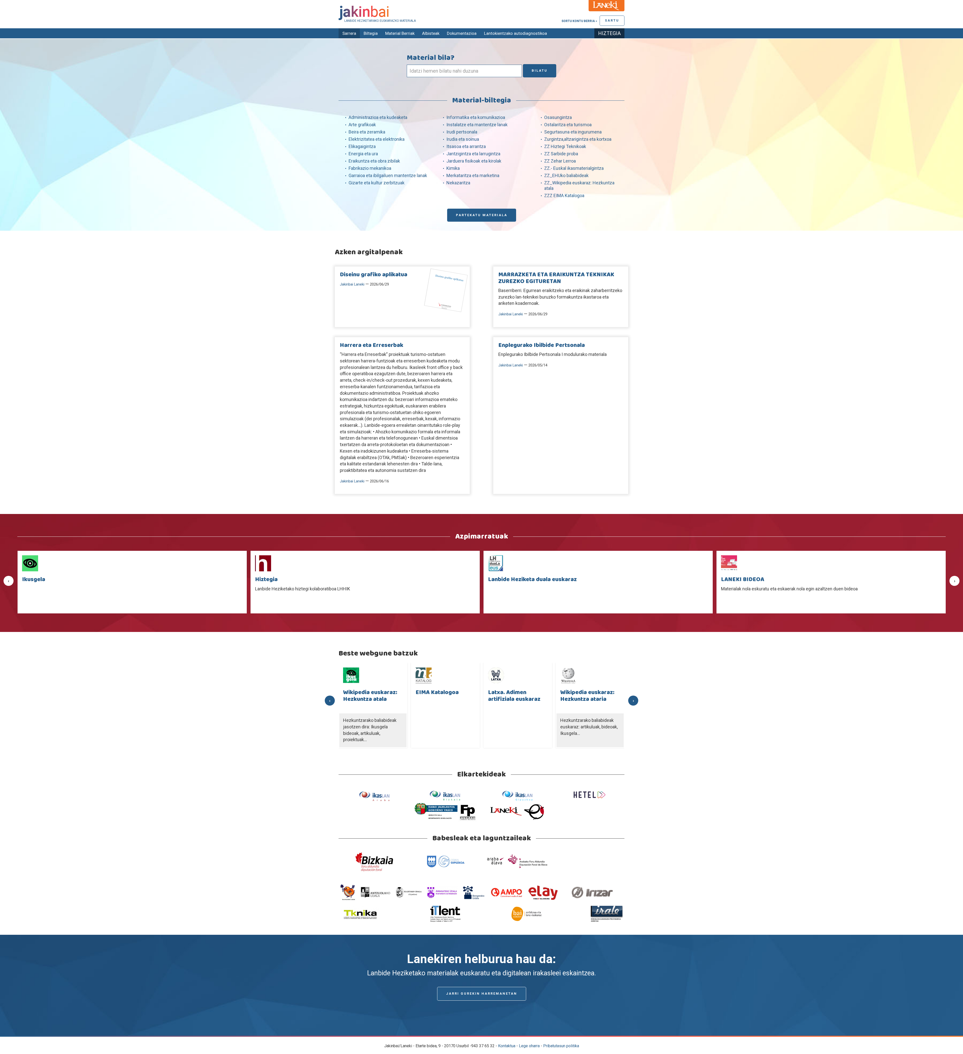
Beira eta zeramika (367, 132)
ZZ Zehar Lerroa (560, 161)
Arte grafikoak (362, 124)
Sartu (612, 20)
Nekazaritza (458, 182)
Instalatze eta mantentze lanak (477, 124)
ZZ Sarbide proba (561, 153)
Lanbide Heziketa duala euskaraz (299, 579)
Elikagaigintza (362, 146)
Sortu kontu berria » (579, 21)
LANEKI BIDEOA (509, 579)
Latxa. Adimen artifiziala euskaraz (442, 696)
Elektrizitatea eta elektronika (377, 139)
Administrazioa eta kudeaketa (378, 117)
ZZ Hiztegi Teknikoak (565, 146)
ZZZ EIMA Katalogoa (564, 195)
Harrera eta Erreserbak (371, 345)
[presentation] (9, 581)
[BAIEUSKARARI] (526, 913)
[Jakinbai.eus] (481, 13)
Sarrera (349, 33)
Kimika (453, 168)
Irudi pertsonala (461, 132)
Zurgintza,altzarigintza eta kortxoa (577, 139)
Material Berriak (400, 33)
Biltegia (371, 33)
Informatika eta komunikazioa (475, 117)
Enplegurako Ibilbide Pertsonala (541, 345)
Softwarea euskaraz (587, 692)
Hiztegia (609, 33)
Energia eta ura (363, 153)
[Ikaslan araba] (374, 795)
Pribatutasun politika (561, 1045)
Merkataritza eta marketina (472, 175)
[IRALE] (607, 913)
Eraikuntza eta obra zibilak (374, 161)
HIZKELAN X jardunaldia (753, 579)
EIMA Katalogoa (364, 692)
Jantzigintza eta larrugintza (473, 153)
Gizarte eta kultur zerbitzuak (377, 182)
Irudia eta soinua (462, 139)
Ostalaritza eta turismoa (568, 124)
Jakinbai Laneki (352, 284)
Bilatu (539, 70)
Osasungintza (558, 117)
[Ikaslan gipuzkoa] (517, 795)
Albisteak (430, 33)
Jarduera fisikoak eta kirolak (473, 161)
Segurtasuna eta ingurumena (573, 132)
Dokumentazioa (461, 33)
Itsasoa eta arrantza (466, 146)
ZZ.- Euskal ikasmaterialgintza (574, 168)
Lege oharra (529, 1045)
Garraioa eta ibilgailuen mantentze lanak (388, 175)
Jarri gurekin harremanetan (481, 993)
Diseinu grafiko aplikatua (373, 275)
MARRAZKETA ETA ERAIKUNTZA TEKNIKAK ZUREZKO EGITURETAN (556, 278)
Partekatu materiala (481, 215)
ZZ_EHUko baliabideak (566, 175)
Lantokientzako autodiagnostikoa (515, 33)
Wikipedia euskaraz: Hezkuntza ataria (515, 696)
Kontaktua (506, 1045)
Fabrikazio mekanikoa (370, 168)
